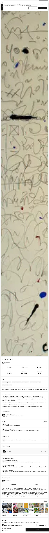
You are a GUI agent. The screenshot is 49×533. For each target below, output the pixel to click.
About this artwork (5, 389)
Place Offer (37, 529)
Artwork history (31, 389)
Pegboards (45, 389)
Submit (44, 440)
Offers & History (13, 389)
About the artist (38, 389)
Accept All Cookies (42, 7)
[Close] (46, 2)
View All (45, 500)
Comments (24, 389)
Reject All (32, 7)
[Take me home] (2, 2)
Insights (19, 389)
